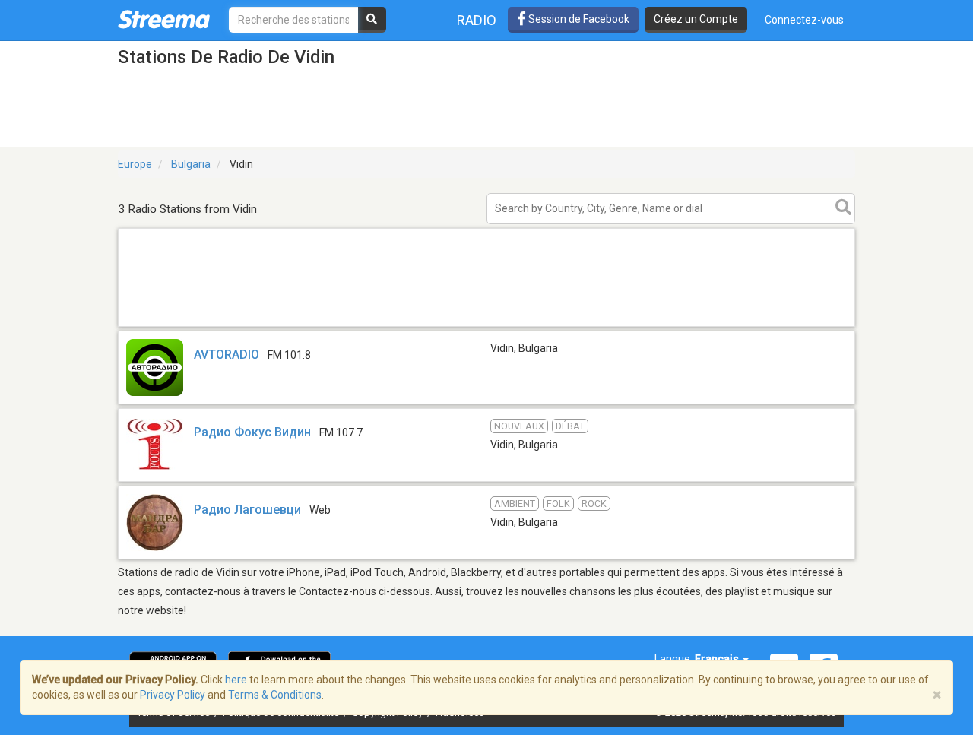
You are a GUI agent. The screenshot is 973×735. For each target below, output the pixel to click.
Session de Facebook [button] (577, 19)
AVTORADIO (226, 354)
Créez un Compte (696, 19)
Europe (135, 164)
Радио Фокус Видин (252, 432)
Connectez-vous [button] (804, 20)
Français (718, 659)
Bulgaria (191, 164)
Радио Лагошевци (247, 509)
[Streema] (164, 19)
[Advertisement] (486, 325)
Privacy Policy (172, 695)
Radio (476, 20)
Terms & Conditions (275, 695)
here (236, 679)
